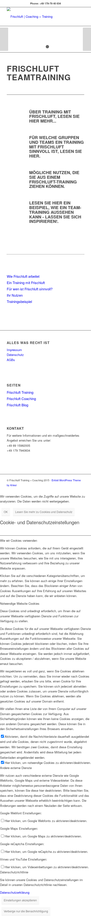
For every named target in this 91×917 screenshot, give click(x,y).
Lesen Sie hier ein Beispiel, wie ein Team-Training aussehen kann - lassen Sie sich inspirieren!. (55, 212)
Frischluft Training (20, 392)
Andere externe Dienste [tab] (16, 768)
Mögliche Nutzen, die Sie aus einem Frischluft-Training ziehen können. (54, 179)
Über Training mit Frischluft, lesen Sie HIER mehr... (54, 116)
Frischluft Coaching (21, 398)
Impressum (14, 350)
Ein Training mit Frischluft (26, 282)
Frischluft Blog (17, 404)
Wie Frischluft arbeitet (23, 276)
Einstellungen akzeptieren (20, 900)
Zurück (4, 39)
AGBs (11, 360)
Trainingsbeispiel (19, 301)
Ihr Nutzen (15, 295)
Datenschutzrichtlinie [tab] (14, 872)
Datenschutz (15, 354)
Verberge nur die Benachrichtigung (26, 911)
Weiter (87, 39)
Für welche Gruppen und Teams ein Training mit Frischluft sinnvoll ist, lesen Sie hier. (56, 146)
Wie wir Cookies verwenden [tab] (18, 540)
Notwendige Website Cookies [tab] (19, 603)
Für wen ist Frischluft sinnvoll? (29, 288)
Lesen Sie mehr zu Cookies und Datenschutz (43, 512)
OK (6, 512)
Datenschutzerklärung (14, 892)
